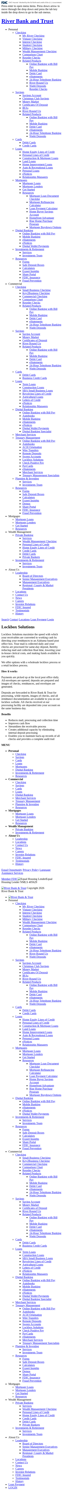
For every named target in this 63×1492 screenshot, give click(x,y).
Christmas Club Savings (35, 98)
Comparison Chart (32, 54)
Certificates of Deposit (34, 340)
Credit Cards (29, 145)
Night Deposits (37, 85)
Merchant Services (25, 434)
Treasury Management (27, 437)
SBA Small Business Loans (37, 390)
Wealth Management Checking (39, 51)
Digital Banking (24, 230)
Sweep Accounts (31, 456)
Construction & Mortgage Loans (40, 158)
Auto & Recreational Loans (37, 167)
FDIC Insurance (31, 277)
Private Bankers (31, 557)
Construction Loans (33, 387)
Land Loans (29, 161)
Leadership (21, 572)
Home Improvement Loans (37, 164)
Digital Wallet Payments (35, 246)
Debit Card (35, 73)
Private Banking (24, 535)
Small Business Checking (36, 290)
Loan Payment (38, 619)
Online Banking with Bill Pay (38, 233)
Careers (19, 601)
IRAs (25, 107)
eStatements (36, 76)
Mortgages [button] (14, 516)
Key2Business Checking (36, 293)
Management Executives (36, 582)
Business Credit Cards (34, 378)
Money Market (30, 101)
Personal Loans (30, 170)
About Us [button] (13, 569)
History (19, 613)
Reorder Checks (31, 57)
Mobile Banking (38, 70)
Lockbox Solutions (32, 459)
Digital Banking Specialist (36, 431)
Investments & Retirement (29, 249)
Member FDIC (9, 878)
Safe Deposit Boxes (33, 264)
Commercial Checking (34, 296)
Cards (18, 139)
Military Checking (32, 48)
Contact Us (21, 594)
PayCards (27, 465)
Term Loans (29, 384)
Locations (20, 591)
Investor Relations (25, 604)
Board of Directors (32, 575)
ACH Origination (32, 447)
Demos (26, 503)
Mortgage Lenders (32, 186)
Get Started (28, 189)
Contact (14, 619)
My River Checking (33, 35)
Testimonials (22, 610)
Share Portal (29, 274)
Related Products (31, 60)
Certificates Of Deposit (35, 104)
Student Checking (32, 45)
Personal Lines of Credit (35, 155)
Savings (19, 92)
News (18, 597)
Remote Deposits (31, 453)
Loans (18, 148)
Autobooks (28, 415)
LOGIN (12, 1487)
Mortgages (21, 180)
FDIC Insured (23, 607)
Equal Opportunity (11, 869)
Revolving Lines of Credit (36, 393)
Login (50, 619)
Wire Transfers (30, 450)
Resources (28, 192)
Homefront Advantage (41, 217)
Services (27, 252)
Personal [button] (13, 29)
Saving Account (31, 334)
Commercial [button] (15, 283)
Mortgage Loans (31, 183)
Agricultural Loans (32, 396)
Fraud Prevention (31, 280)
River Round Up (38, 82)
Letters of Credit (31, 400)
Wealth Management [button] (19, 531)
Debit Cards (29, 142)
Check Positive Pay (33, 462)
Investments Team (32, 255)
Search (5, 619)
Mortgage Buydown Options (45, 227)
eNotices (27, 173)
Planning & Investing (27, 478)
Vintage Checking (32, 38)
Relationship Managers (35, 177)
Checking (20, 32)
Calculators (28, 268)
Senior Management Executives (39, 579)
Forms (25, 261)
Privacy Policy (31, 869)
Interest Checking (32, 41)
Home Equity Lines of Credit (38, 151)
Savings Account (31, 95)
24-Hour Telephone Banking (45, 79)
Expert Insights (30, 271)
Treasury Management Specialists (40, 475)
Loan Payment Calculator (43, 208)
